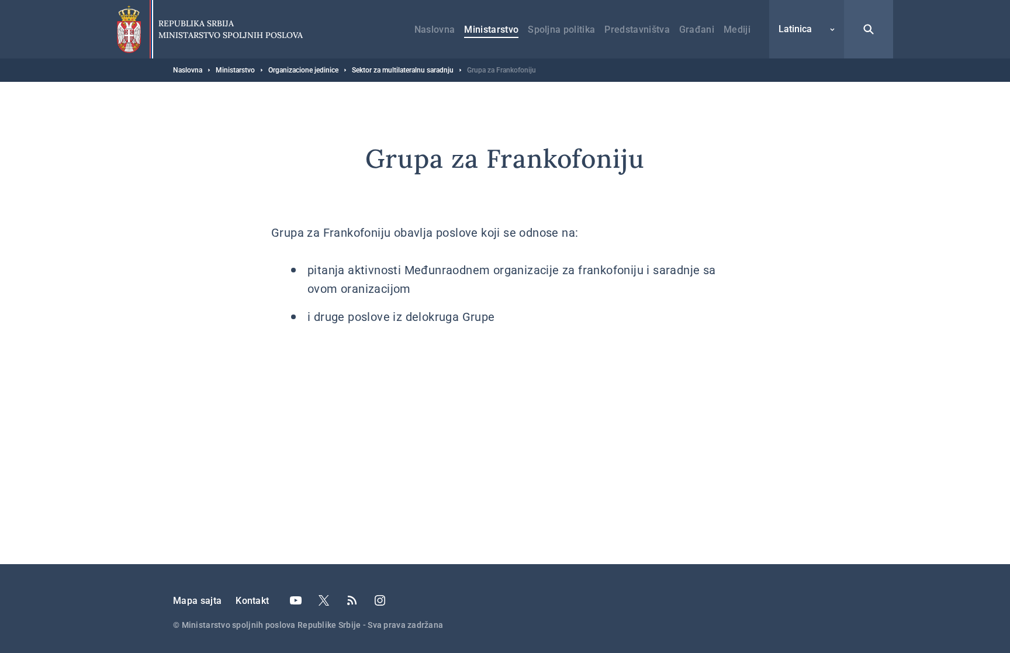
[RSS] (352, 600)
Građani (696, 29)
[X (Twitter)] (324, 600)
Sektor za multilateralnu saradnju (403, 70)
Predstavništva (636, 29)
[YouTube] (296, 600)
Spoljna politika (561, 29)
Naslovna (434, 29)
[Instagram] (380, 600)
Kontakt (252, 600)
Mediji (737, 29)
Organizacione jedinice (303, 70)
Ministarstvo (491, 29)
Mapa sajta (197, 600)
